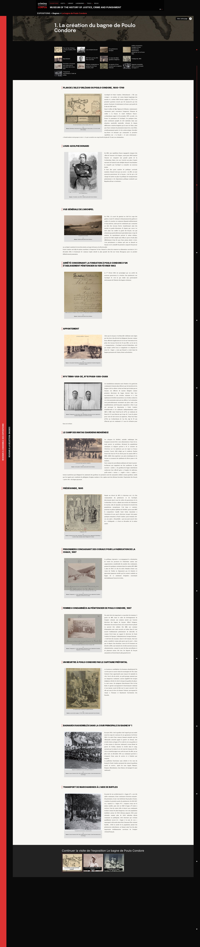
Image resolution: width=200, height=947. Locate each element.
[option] (83, 113)
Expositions (43, 13)
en (160, 9)
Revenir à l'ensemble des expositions (3, 442)
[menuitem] (43, 5)
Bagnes (55, 13)
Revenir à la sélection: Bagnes (10, 442)
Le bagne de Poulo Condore (74, 13)
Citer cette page (182, 18)
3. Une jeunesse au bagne (114, 869)
